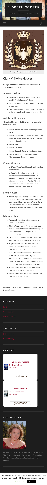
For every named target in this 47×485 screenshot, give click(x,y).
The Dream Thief (15, 365)
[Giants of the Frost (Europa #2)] (6, 397)
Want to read (20, 388)
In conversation (9, 316)
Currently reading (20, 361)
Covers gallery (8, 312)
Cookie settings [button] (19, 481)
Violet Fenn (13, 367)
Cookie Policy (8, 338)
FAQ (5, 307)
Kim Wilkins (13, 394)
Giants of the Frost (16, 392)
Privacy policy (8, 334)
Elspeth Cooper (23, 7)
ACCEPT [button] (32, 481)
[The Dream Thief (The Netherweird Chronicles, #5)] (6, 370)
